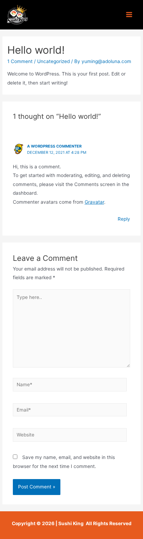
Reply (124, 219)
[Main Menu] (129, 15)
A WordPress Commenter (54, 146)
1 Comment (20, 61)
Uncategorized (53, 61)
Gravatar (94, 202)
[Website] (70, 436)
